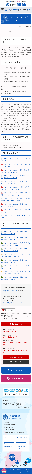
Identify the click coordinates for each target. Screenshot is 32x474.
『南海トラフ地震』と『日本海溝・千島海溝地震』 (15, 343)
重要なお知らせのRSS (16, 362)
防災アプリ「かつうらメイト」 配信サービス (15, 351)
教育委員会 (6, 291)
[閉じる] (30, 457)
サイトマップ (7, 437)
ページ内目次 (7, 31)
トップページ (8, 9)
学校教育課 (13, 291)
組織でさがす (16, 9)
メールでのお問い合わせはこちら (12, 303)
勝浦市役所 (14, 416)
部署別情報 (7, 446)
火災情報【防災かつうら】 (10, 331)
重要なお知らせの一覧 (16, 357)
